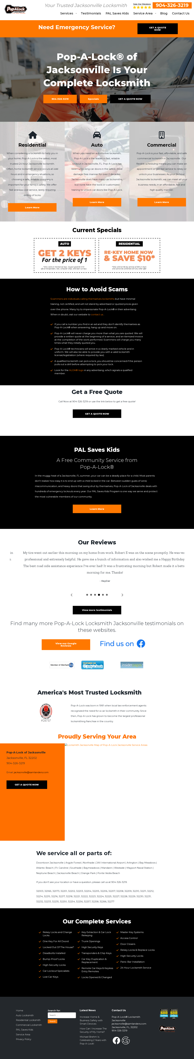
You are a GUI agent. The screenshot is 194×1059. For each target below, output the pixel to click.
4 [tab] (99, 595)
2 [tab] (91, 595)
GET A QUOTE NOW (157, 28)
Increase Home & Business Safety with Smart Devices (91, 1020)
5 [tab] (103, 595)
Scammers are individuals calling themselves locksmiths (82, 298)
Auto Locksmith (25, 1015)
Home (19, 1010)
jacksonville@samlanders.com (31, 772)
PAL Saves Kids (24, 1029)
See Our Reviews (142, 4)
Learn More (97, 508)
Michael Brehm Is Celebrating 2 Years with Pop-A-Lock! (93, 1040)
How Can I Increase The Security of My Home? (93, 1030)
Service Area (23, 1034)
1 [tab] (87, 595)
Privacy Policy (23, 1039)
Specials (93, 98)
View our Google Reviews (66, 644)
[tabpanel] (97, 566)
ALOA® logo (76, 370)
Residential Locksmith (28, 1020)
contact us (97, 314)
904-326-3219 (172, 5)
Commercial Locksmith (29, 1024)
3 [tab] (95, 595)
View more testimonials (97, 610)
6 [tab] (107, 595)
